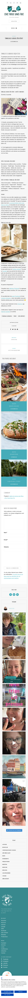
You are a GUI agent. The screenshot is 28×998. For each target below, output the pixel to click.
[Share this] (10, 329)
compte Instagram (6, 298)
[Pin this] (17, 329)
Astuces (14, 36)
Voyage (4, 875)
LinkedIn (5, 963)
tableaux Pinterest (14, 288)
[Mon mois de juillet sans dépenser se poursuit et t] (14, 719)
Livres (2, 947)
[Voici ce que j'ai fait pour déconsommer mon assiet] (14, 742)
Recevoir (14, 403)
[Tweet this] (13, 329)
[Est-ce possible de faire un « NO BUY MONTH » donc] (14, 814)
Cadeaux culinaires (7, 316)
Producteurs (5, 861)
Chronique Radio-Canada (9, 850)
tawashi (5, 271)
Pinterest (5, 965)
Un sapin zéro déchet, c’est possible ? (14, 481)
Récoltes (4, 870)
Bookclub (5, 847)
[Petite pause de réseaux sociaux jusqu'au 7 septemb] (14, 623)
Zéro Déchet (5, 878)
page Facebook (16, 296)
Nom (5, 532)
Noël (15, 316)
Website (6, 547)
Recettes (14, 451)
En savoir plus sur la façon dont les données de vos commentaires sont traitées (13, 576)
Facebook (5, 959)
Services (3, 945)
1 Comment (14, 325)
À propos (3, 943)
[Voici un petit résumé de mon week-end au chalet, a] (14, 647)
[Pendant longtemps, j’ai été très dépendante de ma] (14, 790)
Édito (3, 855)
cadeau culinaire (17, 269)
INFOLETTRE (14, 21)
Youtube (5, 967)
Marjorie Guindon (5, 311)
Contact (3, 953)
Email (6, 540)
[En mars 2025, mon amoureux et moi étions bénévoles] (14, 766)
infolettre (20, 304)
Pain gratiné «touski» (14, 454)
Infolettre (3, 951)
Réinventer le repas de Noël (14, 406)
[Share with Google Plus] (15, 329)
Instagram (5, 961)
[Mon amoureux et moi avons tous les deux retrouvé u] (14, 695)
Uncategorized (6, 873)
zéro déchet (21, 316)
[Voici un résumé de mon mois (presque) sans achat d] (14, 671)
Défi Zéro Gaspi (6, 853)
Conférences (4, 949)
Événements (5, 858)
